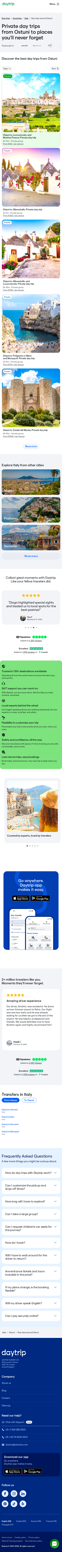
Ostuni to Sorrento (10, 1124)
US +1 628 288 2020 (15, 1429)
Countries (17, 18)
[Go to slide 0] (27, 846)
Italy (26, 18)
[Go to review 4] (33, 627)
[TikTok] (14, 1503)
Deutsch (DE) (36, 1521)
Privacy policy (34, 1537)
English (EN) (6, 1521)
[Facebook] (5, 1493)
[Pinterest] (5, 1503)
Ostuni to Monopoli (10, 1131)
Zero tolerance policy (33, 1541)
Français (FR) (51, 1521)
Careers (6, 1398)
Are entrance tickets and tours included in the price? (25, 1273)
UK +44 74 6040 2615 (16, 1437)
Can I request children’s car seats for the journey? (28, 1228)
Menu (52, 4)
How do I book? (15, 1242)
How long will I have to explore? (25, 1201)
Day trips (6, 18)
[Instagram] (14, 1493)
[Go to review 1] (26, 627)
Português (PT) (7, 1525)
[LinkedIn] (23, 1493)
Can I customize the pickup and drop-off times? (25, 1187)
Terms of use (7, 1537)
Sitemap (6, 1405)
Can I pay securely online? (21, 1315)
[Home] (8, 4)
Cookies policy (20, 1537)
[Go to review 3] (31, 627)
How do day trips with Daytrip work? (28, 1172)
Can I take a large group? (21, 1214)
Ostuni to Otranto (10, 1109)
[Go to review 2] (28, 627)
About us (6, 1383)
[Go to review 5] (36, 627)
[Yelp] (23, 1503)
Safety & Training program (12, 1541)
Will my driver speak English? (23, 1303)
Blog (4, 1390)
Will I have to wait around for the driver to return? (26, 1257)
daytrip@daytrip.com (16, 1444)
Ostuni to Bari (8, 1117)
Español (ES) (21, 1521)
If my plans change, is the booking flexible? (27, 1289)
